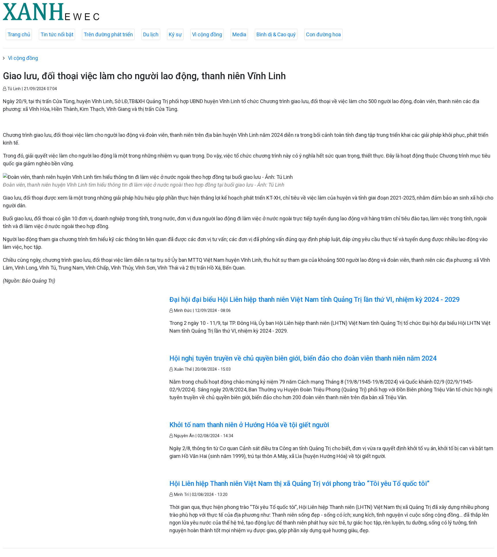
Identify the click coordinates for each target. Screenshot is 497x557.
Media (239, 34)
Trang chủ (18, 34)
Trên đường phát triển (108, 34)
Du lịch (150, 34)
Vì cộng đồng (207, 34)
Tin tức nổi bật (57, 34)
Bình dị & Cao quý (276, 34)
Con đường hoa (323, 34)
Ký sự (175, 34)
